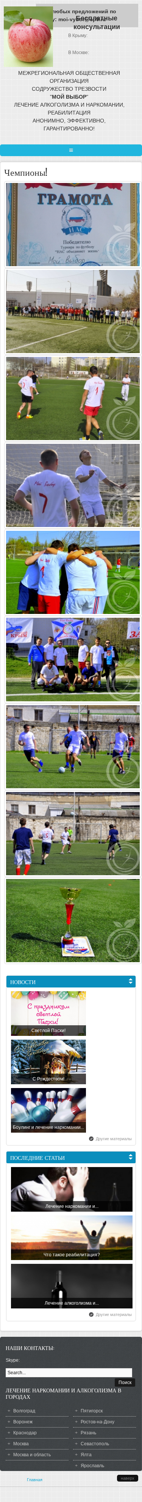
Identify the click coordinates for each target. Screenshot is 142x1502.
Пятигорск (92, 1411)
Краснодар (25, 1432)
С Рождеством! (48, 1079)
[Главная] (28, 65)
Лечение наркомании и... (71, 1206)
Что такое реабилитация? (72, 1254)
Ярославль (92, 1465)
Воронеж (23, 1421)
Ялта (86, 1454)
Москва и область (32, 1454)
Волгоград (24, 1411)
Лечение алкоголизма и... (72, 1303)
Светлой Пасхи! (48, 1030)
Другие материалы (114, 1138)
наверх (127, 1478)
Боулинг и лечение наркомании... (48, 1127)
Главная (34, 1479)
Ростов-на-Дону (97, 1421)
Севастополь (95, 1443)
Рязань (88, 1432)
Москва (21, 1443)
